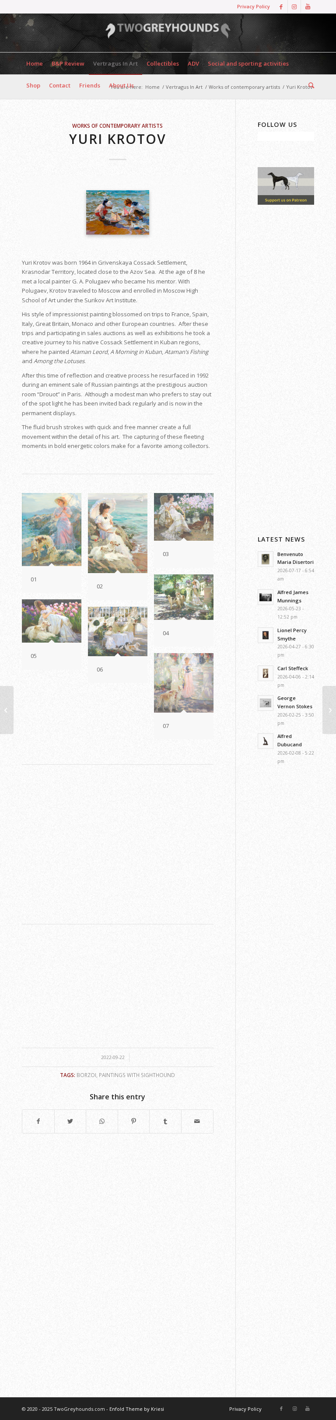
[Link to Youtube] (307, 6)
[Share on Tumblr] (165, 1121)
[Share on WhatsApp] (102, 1121)
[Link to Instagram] (294, 6)
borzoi (86, 1074)
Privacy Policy (253, 6)
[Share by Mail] (197, 1121)
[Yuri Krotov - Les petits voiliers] (118, 212)
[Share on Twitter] (70, 1121)
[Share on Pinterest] (134, 1121)
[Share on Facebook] (38, 1121)
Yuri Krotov (117, 139)
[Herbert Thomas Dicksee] (7, 710)
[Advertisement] (118, 844)
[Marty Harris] (329, 710)
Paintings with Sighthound (137, 1074)
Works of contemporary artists (117, 125)
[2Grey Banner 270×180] (286, 202)
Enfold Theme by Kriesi (136, 1409)
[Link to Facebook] (281, 6)
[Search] (309, 85)
